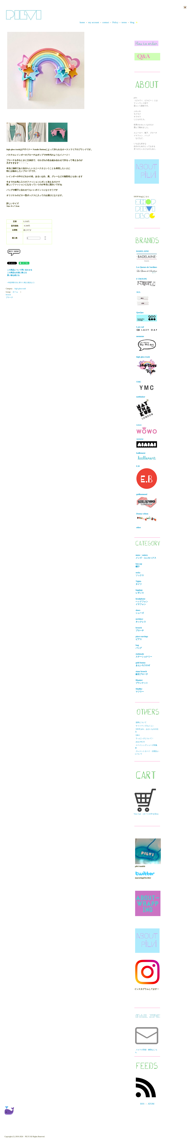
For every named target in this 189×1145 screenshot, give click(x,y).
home (82, 22)
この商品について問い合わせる (19, 270)
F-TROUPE (141, 279)
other (138, 527)
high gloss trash (20, 289)
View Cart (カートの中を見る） (147, 814)
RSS (142, 1103)
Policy (115, 22)
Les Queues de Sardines (146, 267)
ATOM (151, 1103)
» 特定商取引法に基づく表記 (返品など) (20, 282)
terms (124, 22)
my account (93, 22)
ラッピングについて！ (145, 738)
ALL (138, 292)
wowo (138, 425)
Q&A (138, 735)
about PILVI (140, 742)
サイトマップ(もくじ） (145, 726)
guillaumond (141, 494)
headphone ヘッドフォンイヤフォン (142, 601)
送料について (141, 722)
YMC (138, 382)
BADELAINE (142, 251)
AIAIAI (139, 439)
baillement (140, 453)
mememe (140, 336)
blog (132, 22)
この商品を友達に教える (17, 273)
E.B (138, 466)
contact (105, 22)
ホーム (15, 292)
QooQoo (139, 312)
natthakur (140, 397)
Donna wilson (142, 514)
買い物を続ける (13, 275)
